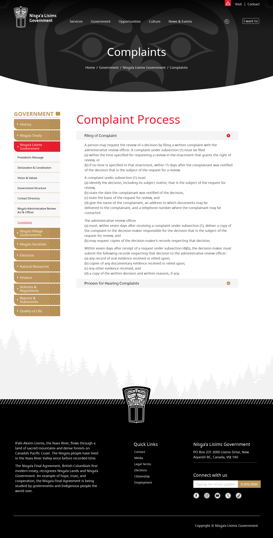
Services (76, 21)
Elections (27, 255)
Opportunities (130, 21)
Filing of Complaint (100, 135)
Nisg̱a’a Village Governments (31, 233)
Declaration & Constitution (34, 167)
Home (90, 67)
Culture (154, 21)
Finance (26, 277)
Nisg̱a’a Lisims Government (144, 67)
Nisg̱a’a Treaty (31, 135)
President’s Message (30, 157)
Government (100, 21)
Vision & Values (27, 178)
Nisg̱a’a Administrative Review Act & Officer (36, 210)
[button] (250, 21)
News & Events (180, 21)
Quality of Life (31, 311)
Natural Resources (34, 266)
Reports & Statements (29, 300)
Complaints (24, 222)
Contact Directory (28, 198)
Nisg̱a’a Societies (33, 244)
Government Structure (31, 188)
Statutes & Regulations (29, 289)
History (25, 124)
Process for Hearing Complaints (111, 283)
